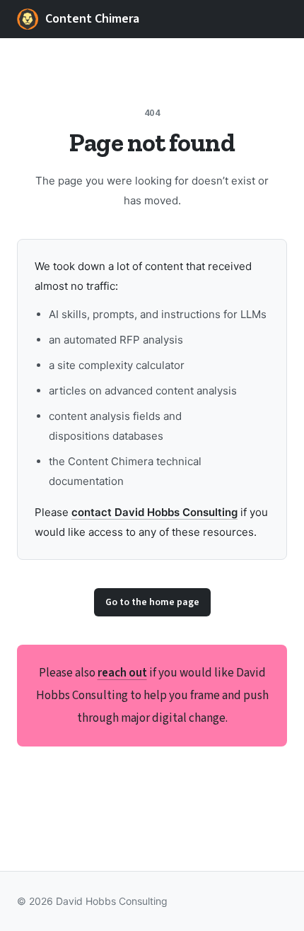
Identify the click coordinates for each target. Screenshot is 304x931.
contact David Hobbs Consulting (154, 512)
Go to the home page (152, 602)
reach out (122, 672)
